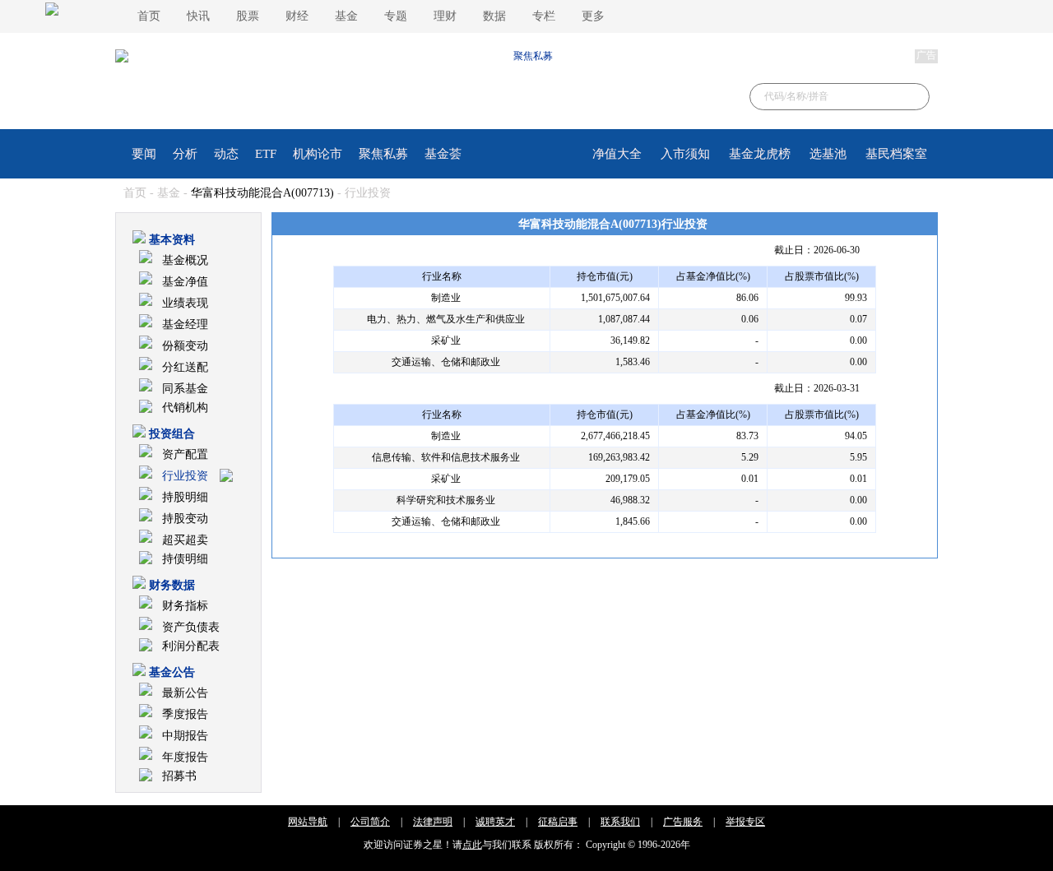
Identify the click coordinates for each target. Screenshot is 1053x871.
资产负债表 (191, 627)
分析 (185, 153)
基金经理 (185, 324)
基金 (346, 16)
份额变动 (185, 346)
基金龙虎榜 (760, 153)
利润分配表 (191, 646)
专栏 (543, 16)
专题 (395, 16)
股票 (247, 16)
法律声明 (432, 821)
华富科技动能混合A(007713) (262, 193)
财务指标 (185, 606)
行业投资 (185, 476)
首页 (148, 16)
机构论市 (317, 153)
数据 (494, 16)
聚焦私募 (383, 153)
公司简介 (370, 821)
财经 (296, 16)
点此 (472, 844)
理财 (445, 16)
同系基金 (185, 388)
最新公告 (185, 693)
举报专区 (745, 821)
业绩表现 (185, 303)
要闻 (144, 153)
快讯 (198, 16)
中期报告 (185, 736)
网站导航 (307, 821)
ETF (265, 153)
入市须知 (685, 153)
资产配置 (185, 454)
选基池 (828, 153)
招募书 (179, 776)
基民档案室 (896, 153)
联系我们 (620, 821)
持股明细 (185, 497)
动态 (226, 153)
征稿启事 (558, 821)
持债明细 (185, 559)
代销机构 (185, 407)
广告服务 (683, 821)
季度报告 (185, 714)
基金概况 (185, 260)
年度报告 (185, 757)
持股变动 (185, 518)
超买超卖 (185, 540)
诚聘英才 (495, 821)
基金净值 (185, 282)
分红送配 (185, 367)
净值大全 (617, 153)
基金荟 (443, 153)
